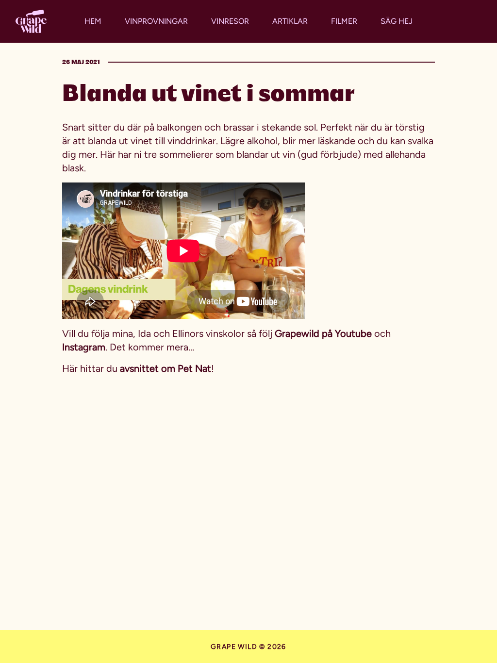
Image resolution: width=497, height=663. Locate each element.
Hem (92, 21)
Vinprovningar (156, 21)
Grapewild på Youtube (323, 333)
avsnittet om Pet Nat (165, 368)
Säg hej (397, 21)
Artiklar (290, 21)
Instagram (83, 347)
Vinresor (230, 21)
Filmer (344, 21)
